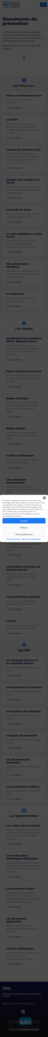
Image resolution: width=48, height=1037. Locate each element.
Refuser (24, 527)
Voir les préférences (24, 534)
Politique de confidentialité (31, 539)
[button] (44, 498)
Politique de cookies (13, 539)
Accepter (24, 520)
